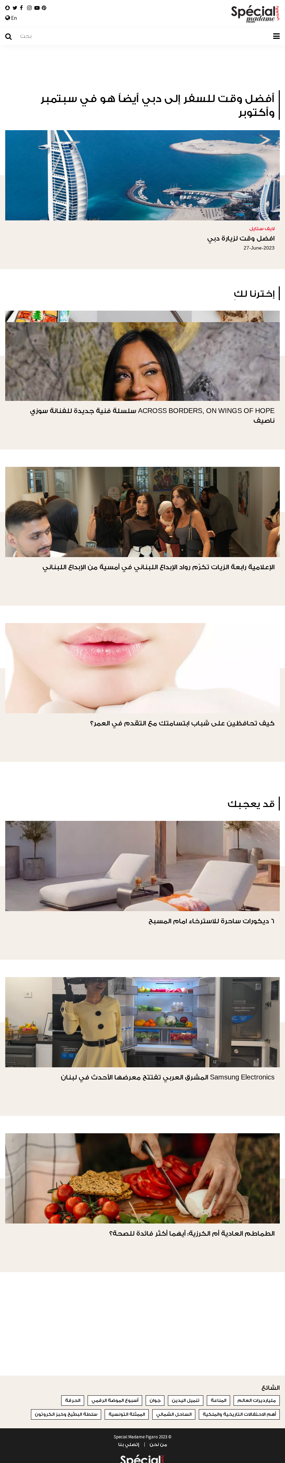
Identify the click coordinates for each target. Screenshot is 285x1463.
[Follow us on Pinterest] (44, 8)
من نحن (158, 1444)
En (13, 18)
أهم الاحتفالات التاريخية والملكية (239, 1414)
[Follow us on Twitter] (15, 8)
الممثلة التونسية (126, 1414)
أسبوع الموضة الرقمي (114, 1400)
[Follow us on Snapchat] (7, 8)
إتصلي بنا (128, 1444)
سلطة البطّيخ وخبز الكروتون (66, 1414)
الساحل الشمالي (174, 1414)
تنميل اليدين (186, 1400)
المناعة (218, 1400)
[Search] (12, 37)
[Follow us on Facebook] (21, 8)
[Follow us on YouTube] (37, 8)
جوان (155, 1400)
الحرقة (72, 1400)
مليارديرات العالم (256, 1400)
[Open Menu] (276, 36)
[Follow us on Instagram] (29, 8)
